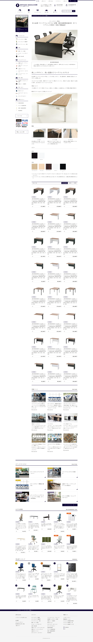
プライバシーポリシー (19, 622)
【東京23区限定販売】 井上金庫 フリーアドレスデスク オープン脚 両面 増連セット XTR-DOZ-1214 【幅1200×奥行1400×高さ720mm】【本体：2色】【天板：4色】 (54, 326)
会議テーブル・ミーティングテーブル (38, 627)
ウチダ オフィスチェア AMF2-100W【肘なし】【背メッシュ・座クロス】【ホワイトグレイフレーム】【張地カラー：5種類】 (33, 575)
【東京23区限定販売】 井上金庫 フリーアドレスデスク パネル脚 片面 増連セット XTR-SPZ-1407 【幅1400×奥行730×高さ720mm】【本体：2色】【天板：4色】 (70, 276)
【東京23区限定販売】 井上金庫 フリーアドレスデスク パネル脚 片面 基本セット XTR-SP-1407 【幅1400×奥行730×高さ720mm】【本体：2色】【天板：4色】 (70, 251)
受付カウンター (50, 622)
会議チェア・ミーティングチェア (37, 629)
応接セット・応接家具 (51, 620)
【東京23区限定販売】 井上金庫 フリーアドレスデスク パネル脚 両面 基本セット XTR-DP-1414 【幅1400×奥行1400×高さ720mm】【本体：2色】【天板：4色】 (70, 201)
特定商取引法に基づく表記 (20, 623)
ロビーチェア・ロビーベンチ (52, 624)
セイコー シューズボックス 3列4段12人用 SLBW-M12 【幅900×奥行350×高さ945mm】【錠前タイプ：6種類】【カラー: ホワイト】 (72, 525)
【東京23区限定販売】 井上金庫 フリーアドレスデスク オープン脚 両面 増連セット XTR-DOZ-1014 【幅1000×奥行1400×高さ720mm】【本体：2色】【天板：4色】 (39, 326)
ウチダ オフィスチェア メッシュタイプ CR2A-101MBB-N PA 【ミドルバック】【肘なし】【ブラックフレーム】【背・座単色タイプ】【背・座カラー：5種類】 (20, 575)
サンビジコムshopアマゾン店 (68, 624)
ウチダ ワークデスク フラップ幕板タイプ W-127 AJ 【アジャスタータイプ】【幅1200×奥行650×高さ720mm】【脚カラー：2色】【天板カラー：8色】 (46, 575)
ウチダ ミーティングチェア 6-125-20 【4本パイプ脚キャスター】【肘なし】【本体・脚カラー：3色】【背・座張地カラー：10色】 (33, 547)
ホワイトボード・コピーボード (37, 632)
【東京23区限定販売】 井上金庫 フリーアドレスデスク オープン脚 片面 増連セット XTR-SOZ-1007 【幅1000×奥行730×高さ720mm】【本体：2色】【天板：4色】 (39, 376)
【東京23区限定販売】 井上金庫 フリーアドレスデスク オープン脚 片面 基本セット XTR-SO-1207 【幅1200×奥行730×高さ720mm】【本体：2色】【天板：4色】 (55, 351)
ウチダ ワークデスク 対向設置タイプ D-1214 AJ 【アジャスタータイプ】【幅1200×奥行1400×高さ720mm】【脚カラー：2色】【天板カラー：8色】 (33, 526)
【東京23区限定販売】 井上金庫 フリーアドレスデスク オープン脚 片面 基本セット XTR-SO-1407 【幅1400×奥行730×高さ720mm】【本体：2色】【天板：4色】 (70, 351)
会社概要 (17, 620)
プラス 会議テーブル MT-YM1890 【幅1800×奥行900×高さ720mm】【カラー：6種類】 (20, 596)
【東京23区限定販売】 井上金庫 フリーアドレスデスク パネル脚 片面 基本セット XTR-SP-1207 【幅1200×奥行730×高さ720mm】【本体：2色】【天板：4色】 (54, 251)
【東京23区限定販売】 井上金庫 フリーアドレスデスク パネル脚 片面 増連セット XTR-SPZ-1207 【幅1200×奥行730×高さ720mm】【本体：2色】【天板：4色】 (54, 276)
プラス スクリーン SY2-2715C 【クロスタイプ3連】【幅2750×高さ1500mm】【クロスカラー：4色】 (46, 547)
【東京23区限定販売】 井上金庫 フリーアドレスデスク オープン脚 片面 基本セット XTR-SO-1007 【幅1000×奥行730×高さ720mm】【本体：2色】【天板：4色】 (39, 351)
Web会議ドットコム (66, 619)
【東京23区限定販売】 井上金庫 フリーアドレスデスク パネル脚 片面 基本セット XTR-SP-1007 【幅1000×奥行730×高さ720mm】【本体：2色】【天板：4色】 (39, 251)
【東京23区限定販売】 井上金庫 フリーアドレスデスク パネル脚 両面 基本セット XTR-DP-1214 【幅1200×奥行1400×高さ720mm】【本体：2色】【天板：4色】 (54, 201)
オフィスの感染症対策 (51, 629)
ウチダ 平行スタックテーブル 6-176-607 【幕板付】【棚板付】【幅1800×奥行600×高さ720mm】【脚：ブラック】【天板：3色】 (46, 597)
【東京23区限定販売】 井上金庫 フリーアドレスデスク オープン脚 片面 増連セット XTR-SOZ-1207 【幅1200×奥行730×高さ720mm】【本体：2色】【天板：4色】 (55, 376)
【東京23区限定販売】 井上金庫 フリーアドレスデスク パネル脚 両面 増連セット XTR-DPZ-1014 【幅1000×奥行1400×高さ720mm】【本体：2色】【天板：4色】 (39, 226)
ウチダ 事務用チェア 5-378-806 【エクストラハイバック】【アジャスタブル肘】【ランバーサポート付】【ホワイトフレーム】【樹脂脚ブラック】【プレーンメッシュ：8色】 (20, 526)
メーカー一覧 (19, 115)
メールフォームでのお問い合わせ (21, 617)
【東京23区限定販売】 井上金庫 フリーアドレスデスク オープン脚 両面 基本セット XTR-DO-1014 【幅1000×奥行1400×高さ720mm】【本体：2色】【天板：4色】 (39, 301)
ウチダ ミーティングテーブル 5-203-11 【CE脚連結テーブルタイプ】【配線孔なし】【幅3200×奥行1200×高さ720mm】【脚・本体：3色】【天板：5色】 (20, 548)
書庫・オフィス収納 (35, 622)
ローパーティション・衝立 (36, 620)
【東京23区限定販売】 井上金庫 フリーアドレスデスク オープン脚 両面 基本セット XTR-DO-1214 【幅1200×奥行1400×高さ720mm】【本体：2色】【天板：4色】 (54, 301)
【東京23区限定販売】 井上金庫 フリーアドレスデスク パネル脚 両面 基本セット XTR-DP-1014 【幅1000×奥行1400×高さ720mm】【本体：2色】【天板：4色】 (39, 201)
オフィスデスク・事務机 (44, 15)
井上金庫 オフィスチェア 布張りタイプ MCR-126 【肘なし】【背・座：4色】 (59, 596)
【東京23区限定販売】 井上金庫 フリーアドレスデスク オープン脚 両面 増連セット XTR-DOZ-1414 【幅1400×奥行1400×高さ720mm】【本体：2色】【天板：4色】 (70, 326)
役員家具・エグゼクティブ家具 (52, 619)
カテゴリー (34, 614)
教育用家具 (49, 632)
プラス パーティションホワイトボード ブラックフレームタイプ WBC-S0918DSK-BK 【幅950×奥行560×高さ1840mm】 (59, 575)
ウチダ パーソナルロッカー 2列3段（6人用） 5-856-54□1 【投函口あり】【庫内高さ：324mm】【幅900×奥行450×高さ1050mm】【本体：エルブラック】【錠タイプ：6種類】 (72, 576)
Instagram (67, 627)
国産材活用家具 (50, 627)
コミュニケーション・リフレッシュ (53, 617)
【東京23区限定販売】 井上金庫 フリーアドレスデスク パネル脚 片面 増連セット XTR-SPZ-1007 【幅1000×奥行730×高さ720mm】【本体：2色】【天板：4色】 (39, 276)
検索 (74, 11)
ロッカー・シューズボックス (36, 624)
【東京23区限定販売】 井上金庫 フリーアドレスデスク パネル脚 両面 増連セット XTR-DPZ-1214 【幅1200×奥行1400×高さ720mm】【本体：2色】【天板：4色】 (54, 226)
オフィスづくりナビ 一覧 (69, 504)
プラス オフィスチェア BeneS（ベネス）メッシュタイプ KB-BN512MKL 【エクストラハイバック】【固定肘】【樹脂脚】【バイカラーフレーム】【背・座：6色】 (59, 526)
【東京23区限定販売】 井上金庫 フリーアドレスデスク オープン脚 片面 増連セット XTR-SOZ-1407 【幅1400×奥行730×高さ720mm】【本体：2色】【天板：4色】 (70, 376)
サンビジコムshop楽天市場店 (68, 620)
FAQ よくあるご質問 (20, 131)
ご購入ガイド (17, 625)
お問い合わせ (18, 614)
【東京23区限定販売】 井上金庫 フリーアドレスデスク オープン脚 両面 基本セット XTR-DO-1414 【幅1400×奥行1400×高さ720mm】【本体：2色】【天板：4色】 (70, 301)
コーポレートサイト (66, 617)
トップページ (35, 15)
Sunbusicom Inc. (47, 638)
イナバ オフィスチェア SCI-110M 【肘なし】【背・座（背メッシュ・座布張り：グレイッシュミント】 (59, 547)
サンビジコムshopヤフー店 (68, 622)
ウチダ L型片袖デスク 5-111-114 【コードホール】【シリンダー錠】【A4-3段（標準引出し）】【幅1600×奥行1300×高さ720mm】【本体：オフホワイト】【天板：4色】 (72, 598)
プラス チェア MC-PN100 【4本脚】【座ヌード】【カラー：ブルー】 (33, 596)
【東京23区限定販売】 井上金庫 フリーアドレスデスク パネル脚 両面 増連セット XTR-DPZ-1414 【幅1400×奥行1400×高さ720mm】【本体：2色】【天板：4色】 (70, 226)
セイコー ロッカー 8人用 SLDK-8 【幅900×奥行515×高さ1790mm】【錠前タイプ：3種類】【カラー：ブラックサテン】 (72, 547)
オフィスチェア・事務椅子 (36, 619)
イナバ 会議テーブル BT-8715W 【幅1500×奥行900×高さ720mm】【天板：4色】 (46, 524)
